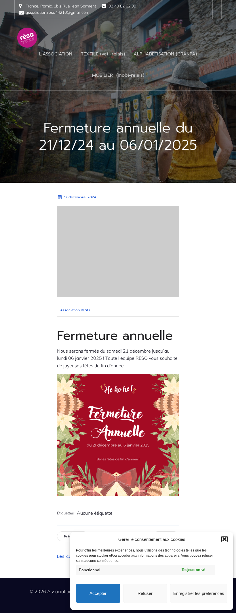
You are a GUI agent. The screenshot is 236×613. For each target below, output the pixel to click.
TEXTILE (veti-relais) (103, 54)
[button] (224, 539)
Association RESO (75, 310)
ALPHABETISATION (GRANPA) (165, 54)
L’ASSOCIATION (55, 54)
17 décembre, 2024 (80, 197)
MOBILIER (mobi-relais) (118, 75)
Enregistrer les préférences (198, 593)
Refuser (145, 593)
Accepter (98, 593)
